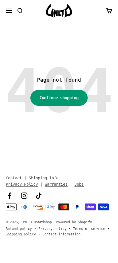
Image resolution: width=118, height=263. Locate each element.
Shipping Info (43, 178)
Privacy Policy (22, 184)
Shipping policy (21, 234)
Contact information (61, 234)
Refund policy (19, 229)
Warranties (56, 184)
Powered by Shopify (74, 222)
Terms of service (89, 229)
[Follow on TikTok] (39, 195)
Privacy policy (52, 229)
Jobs (79, 184)
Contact (14, 178)
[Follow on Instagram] (24, 195)
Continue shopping (59, 97)
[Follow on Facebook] (9, 195)
